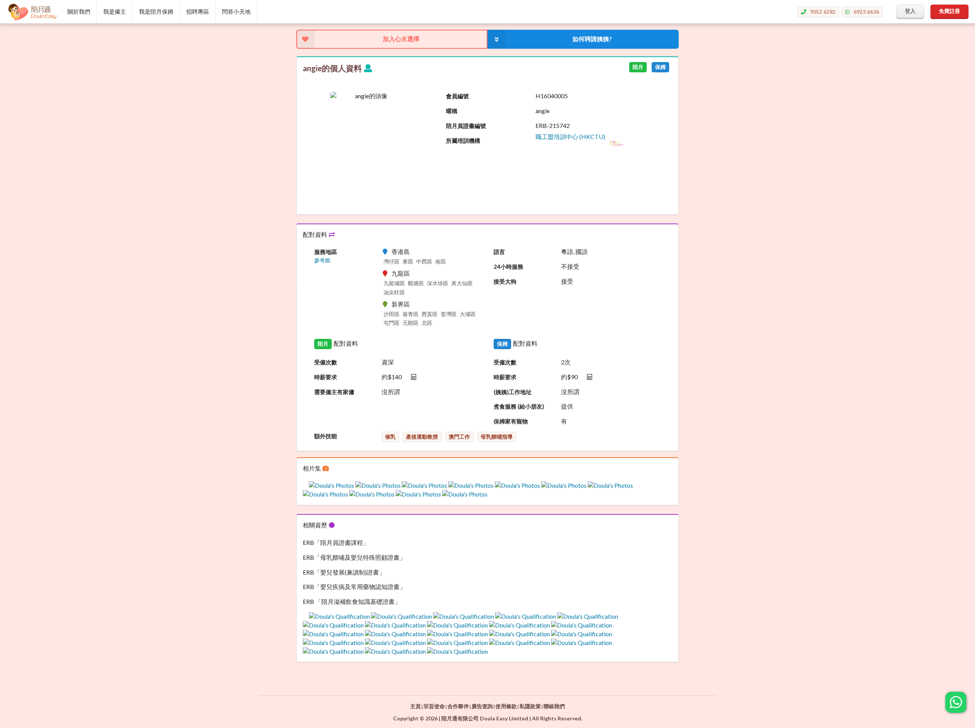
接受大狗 (505, 281)
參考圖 (322, 260)
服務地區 (325, 251)
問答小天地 (236, 11)
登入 (910, 11)
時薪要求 (325, 377)
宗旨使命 (434, 706)
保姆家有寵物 (511, 421)
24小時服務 (508, 266)
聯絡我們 (554, 706)
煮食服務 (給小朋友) (519, 406)
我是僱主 (114, 11)
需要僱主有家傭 (334, 391)
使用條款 (506, 706)
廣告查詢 (482, 706)
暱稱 (451, 110)
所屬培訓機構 (463, 140)
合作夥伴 (458, 706)
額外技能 (325, 436)
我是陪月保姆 (156, 11)
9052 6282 (823, 11)
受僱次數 (325, 362)
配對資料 (315, 234)
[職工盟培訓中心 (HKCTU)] (579, 149)
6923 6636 (866, 11)
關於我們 (78, 11)
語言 (499, 251)
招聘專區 (197, 11)
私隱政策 (530, 706)
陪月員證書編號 (466, 125)
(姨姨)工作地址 (513, 391)
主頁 (415, 706)
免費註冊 (949, 11)
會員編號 (457, 96)
